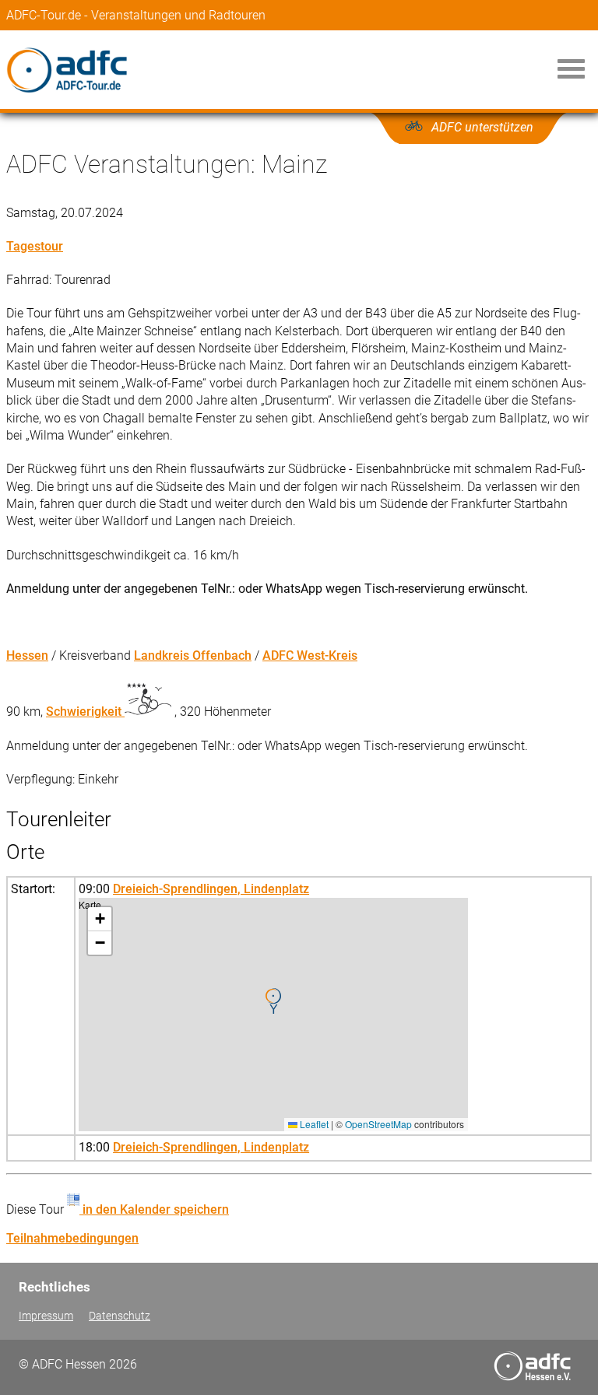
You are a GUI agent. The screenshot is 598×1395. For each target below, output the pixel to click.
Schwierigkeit (85, 711)
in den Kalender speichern (154, 1209)
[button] (273, 1001)
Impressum (46, 1316)
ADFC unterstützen (482, 127)
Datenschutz (119, 1316)
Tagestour (34, 246)
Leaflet (313, 1123)
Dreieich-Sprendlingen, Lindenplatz (211, 889)
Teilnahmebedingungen (72, 1238)
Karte (271, 1014)
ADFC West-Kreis (309, 655)
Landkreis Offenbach (193, 655)
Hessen (27, 655)
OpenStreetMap (378, 1123)
